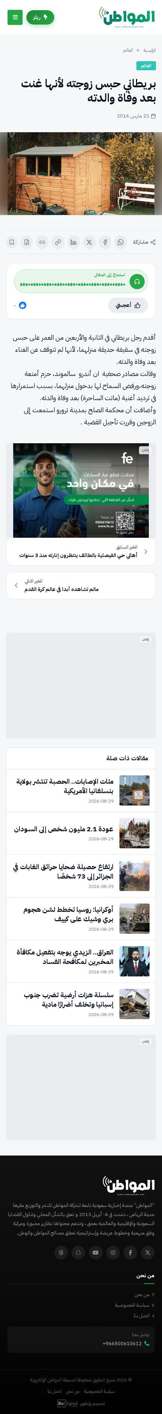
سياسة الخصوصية (132, 1305)
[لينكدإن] (73, 242)
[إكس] (89, 242)
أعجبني (123, 305)
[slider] (72, 284)
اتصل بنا (142, 1315)
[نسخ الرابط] (58, 242)
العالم (128, 50)
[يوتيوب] (95, 1252)
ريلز (37, 17)
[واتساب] (120, 242)
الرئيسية (150, 50)
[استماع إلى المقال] (137, 281)
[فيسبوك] (105, 242)
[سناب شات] (78, 1252)
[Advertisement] (81, 685)
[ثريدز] (61, 1252)
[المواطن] (126, 17)
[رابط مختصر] (42, 242)
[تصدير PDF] (26, 242)
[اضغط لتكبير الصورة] (81, 173)
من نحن (142, 1294)
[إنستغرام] (113, 1252)
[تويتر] (147, 1252)
